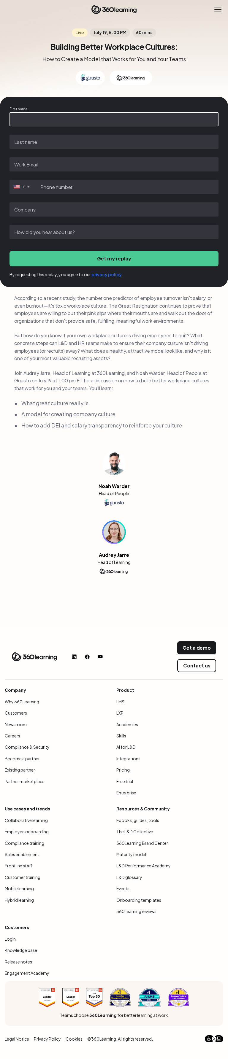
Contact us (196, 665)
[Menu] (218, 9)
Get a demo (197, 648)
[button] (21, 187)
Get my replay (114, 258)
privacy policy (106, 274)
